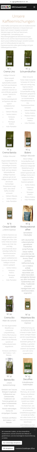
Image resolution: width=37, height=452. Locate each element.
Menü (34, 7)
